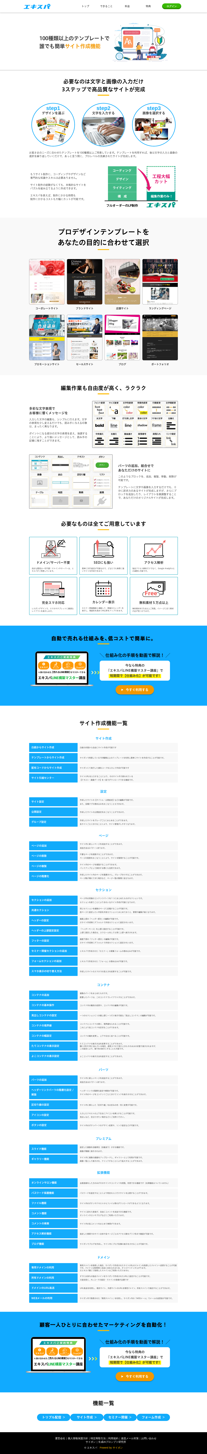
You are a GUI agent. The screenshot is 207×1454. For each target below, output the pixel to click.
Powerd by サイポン (111, 1447)
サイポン (91, 1441)
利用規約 (113, 1438)
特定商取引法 (98, 1438)
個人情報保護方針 (78, 1438)
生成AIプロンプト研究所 (112, 1441)
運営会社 (60, 1438)
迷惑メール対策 (130, 1438)
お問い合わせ (148, 1438)
